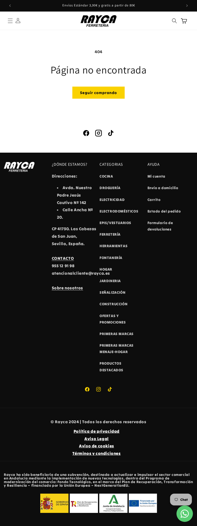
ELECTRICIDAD (112, 199)
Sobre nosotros (67, 287)
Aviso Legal (96, 438)
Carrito (154, 199)
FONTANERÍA (111, 257)
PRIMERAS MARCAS (117, 333)
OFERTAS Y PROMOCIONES (113, 319)
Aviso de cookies (96, 445)
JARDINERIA (110, 281)
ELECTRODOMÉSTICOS (119, 211)
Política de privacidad (97, 431)
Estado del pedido (164, 211)
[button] (10, 20)
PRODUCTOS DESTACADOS (111, 366)
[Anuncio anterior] (10, 5)
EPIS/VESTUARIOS (115, 222)
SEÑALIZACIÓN (112, 292)
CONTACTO (63, 258)
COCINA (106, 176)
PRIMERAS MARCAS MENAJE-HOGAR (117, 348)
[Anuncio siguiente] (187, 5)
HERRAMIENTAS (113, 246)
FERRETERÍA (110, 234)
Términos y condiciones (96, 453)
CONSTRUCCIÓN (113, 304)
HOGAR (106, 269)
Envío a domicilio (162, 188)
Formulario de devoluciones (160, 226)
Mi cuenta (156, 176)
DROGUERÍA (110, 188)
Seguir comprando (98, 92)
